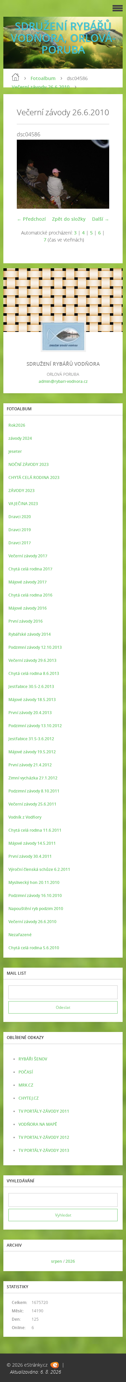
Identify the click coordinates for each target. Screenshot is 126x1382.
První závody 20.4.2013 (30, 712)
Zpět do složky (69, 219)
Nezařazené (20, 935)
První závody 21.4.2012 (30, 765)
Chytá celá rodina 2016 (30, 595)
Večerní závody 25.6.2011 (32, 804)
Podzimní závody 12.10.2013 (35, 647)
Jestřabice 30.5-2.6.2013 (31, 686)
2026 (70, 1261)
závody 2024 (20, 438)
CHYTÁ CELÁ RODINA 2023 (33, 477)
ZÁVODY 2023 (21, 490)
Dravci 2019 (19, 530)
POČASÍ (25, 1072)
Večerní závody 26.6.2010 (41, 87)
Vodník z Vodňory (24, 817)
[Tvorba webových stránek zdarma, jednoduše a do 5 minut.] (54, 1365)
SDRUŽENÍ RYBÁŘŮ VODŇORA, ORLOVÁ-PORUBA (63, 38)
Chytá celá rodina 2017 (30, 569)
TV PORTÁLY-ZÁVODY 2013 (43, 1150)
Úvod (15, 77)
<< (15, 1261)
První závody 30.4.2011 (30, 856)
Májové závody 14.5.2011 (32, 843)
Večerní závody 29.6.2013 (32, 660)
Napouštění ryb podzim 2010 (35, 908)
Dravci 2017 (19, 543)
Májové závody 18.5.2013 (32, 699)
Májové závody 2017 (27, 582)
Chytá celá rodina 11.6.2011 (34, 830)
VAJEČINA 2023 (23, 503)
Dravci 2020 (19, 517)
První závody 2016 (25, 621)
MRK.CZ (25, 1085)
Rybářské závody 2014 (29, 634)
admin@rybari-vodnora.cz (63, 381)
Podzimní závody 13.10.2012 (35, 726)
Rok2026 (16, 425)
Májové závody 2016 (27, 608)
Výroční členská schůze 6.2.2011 (39, 869)
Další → (100, 219)
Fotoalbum (43, 78)
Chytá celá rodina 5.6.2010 (33, 948)
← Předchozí (31, 219)
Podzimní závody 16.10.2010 (35, 895)
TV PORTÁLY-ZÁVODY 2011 (43, 1111)
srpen (56, 1261)
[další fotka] (98, 174)
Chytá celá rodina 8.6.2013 (33, 673)
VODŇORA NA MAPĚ (37, 1124)
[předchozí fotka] (27, 174)
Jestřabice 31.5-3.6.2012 (31, 739)
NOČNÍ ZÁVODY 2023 (28, 464)
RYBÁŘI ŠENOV (32, 1059)
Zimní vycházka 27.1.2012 (32, 778)
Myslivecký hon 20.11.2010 (33, 882)
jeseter (15, 451)
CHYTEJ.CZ (28, 1098)
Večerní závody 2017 (27, 556)
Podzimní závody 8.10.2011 (33, 791)
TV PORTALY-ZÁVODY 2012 (43, 1137)
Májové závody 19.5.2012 (32, 752)
